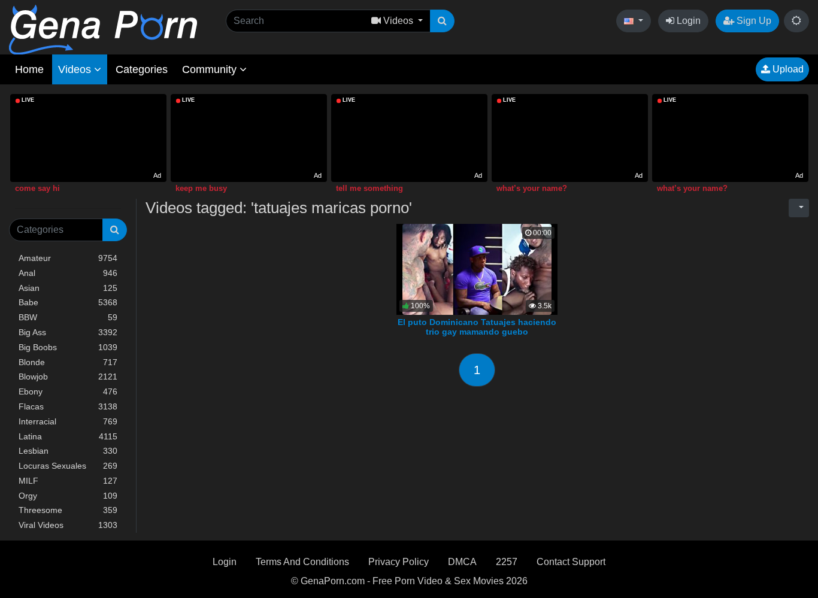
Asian (68, 288)
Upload (787, 69)
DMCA (462, 562)
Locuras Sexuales (68, 465)
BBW (68, 317)
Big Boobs (68, 347)
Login (687, 21)
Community (211, 69)
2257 (506, 562)
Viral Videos (68, 525)
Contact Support (571, 562)
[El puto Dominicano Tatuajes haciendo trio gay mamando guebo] (477, 268)
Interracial (68, 421)
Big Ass (68, 332)
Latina (68, 436)
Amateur (68, 258)
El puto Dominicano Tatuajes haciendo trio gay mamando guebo (477, 326)
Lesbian (68, 451)
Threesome (68, 510)
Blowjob (68, 376)
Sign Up (752, 21)
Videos (76, 69)
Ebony (68, 391)
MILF (68, 480)
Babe (68, 302)
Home (29, 69)
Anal (68, 273)
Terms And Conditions (302, 562)
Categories (142, 69)
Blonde (68, 362)
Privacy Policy (398, 562)
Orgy (68, 495)
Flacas (68, 406)
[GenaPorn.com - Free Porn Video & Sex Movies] (103, 29)
